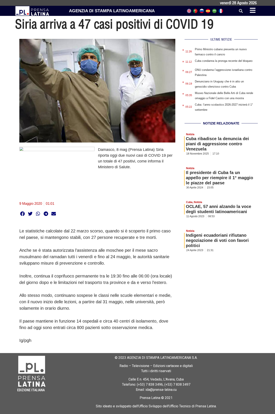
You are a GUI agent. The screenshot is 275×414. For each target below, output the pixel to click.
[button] (240, 10)
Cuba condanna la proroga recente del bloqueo (223, 60)
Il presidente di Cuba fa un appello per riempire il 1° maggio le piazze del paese (219, 177)
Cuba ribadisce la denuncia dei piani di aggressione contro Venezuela (217, 143)
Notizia (190, 134)
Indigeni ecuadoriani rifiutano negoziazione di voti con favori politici (217, 240)
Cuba (189, 202)
